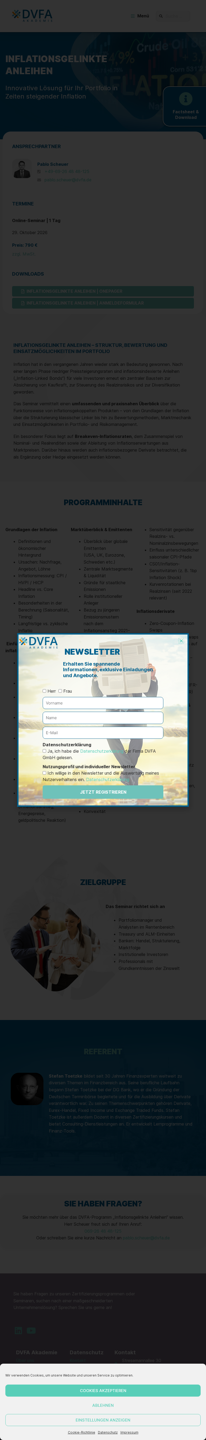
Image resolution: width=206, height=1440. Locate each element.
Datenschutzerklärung (101, 751)
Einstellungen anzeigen (103, 1420)
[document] (103, 720)
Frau (67, 691)
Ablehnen (103, 1405)
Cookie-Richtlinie (81, 1432)
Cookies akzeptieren (103, 1390)
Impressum (129, 1432)
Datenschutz (108, 1432)
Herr (51, 691)
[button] (181, 641)
